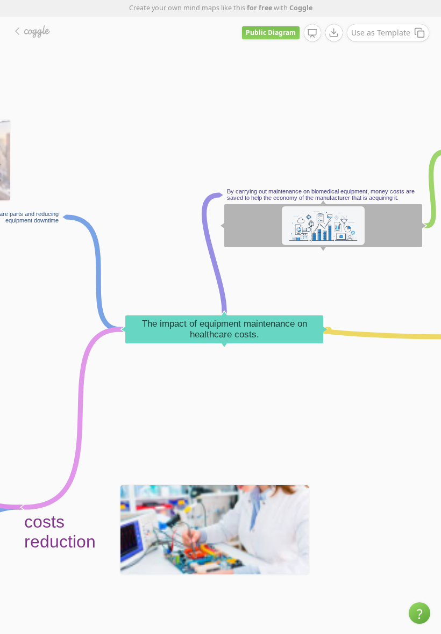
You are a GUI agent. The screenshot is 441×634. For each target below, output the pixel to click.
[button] (419, 613)
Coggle (300, 7)
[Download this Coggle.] (334, 32)
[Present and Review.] (312, 33)
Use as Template (380, 32)
